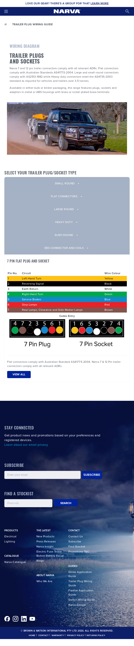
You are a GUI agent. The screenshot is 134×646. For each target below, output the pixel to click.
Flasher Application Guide (81, 592)
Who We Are (44, 581)
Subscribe (74, 541)
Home (32, 635)
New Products (45, 536)
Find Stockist (76, 546)
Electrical (10, 536)
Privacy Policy (75, 635)
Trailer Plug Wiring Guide (80, 583)
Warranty (58, 635)
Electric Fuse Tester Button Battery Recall (50, 553)
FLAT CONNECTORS (65, 196)
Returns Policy (96, 635)
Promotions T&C (78, 551)
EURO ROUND (65, 235)
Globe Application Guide (80, 574)
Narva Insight (45, 546)
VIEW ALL (19, 374)
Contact (43, 635)
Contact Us (75, 536)
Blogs (40, 560)
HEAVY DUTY (65, 222)
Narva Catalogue (15, 562)
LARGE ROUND (65, 209)
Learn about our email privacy (26, 444)
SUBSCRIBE (91, 474)
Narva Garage (77, 604)
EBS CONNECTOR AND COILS (65, 248)
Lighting (9, 541)
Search (66, 503)
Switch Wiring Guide (81, 599)
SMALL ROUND (66, 183)
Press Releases (46, 541)
